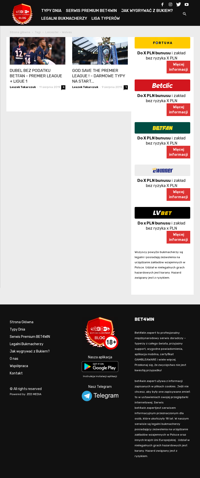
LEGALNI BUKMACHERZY (64, 18)
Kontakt (16, 373)
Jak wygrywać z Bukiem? (30, 351)
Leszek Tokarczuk (23, 87)
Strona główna (20, 32)
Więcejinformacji (178, 67)
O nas (14, 359)
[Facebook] (162, 3)
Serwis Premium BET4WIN (30, 337)
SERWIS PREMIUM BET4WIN (91, 10)
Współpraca (19, 366)
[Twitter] (178, 3)
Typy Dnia (17, 329)
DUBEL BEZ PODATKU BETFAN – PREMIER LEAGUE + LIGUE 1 (36, 76)
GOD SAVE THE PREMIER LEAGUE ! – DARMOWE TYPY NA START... (98, 76)
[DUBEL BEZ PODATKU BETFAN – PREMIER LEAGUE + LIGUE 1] (37, 51)
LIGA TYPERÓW (105, 18)
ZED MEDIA (34, 394)
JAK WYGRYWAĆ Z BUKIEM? (147, 10)
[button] (184, 14)
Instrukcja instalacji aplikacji (100, 376)
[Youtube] (186, 3)
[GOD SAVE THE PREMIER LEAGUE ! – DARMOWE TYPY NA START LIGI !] (100, 51)
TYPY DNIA (51, 10)
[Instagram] (170, 3)
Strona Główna (21, 322)
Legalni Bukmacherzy (26, 344)
